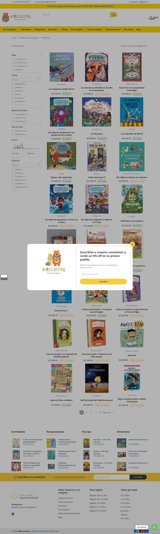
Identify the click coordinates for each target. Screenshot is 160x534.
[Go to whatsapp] (154, 527)
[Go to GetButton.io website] (154, 531)
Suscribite (103, 281)
